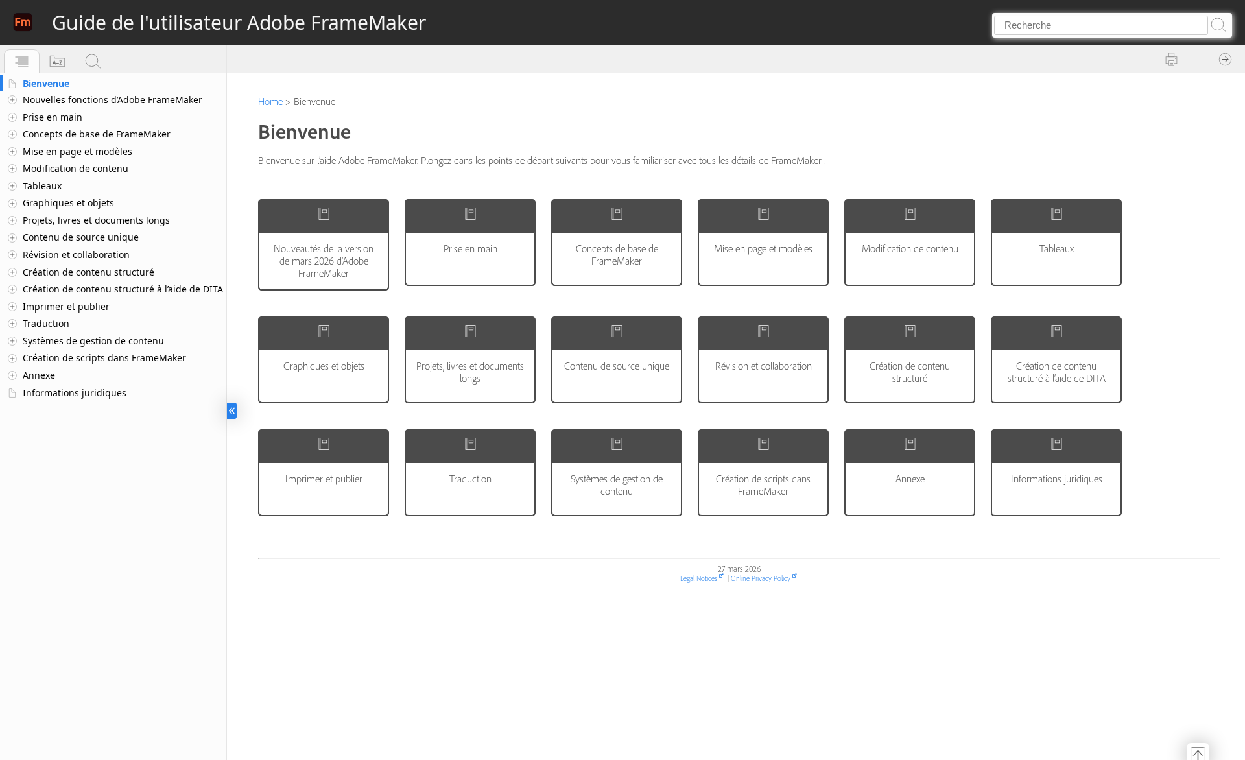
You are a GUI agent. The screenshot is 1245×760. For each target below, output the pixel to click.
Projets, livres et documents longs (96, 220)
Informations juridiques (74, 392)
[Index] (57, 61)
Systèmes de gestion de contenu (93, 341)
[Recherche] (1217, 25)
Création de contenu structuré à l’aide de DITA (123, 289)
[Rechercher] (93, 61)
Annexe (39, 375)
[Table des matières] (22, 61)
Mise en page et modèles (77, 151)
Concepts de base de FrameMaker (97, 134)
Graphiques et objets (68, 202)
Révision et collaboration (76, 254)
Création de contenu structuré (88, 272)
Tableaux (42, 186)
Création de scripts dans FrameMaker (104, 357)
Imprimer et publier (66, 306)
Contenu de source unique (81, 237)
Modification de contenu (75, 168)
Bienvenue (46, 83)
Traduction (46, 323)
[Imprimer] (1172, 60)
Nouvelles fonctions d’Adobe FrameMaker (112, 99)
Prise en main (52, 117)
